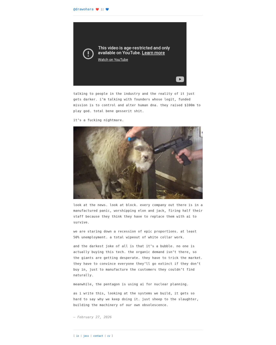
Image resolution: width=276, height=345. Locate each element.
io (77, 336)
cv (108, 336)
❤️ (97, 9)
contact (98, 336)
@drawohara (83, 9)
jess (86, 336)
